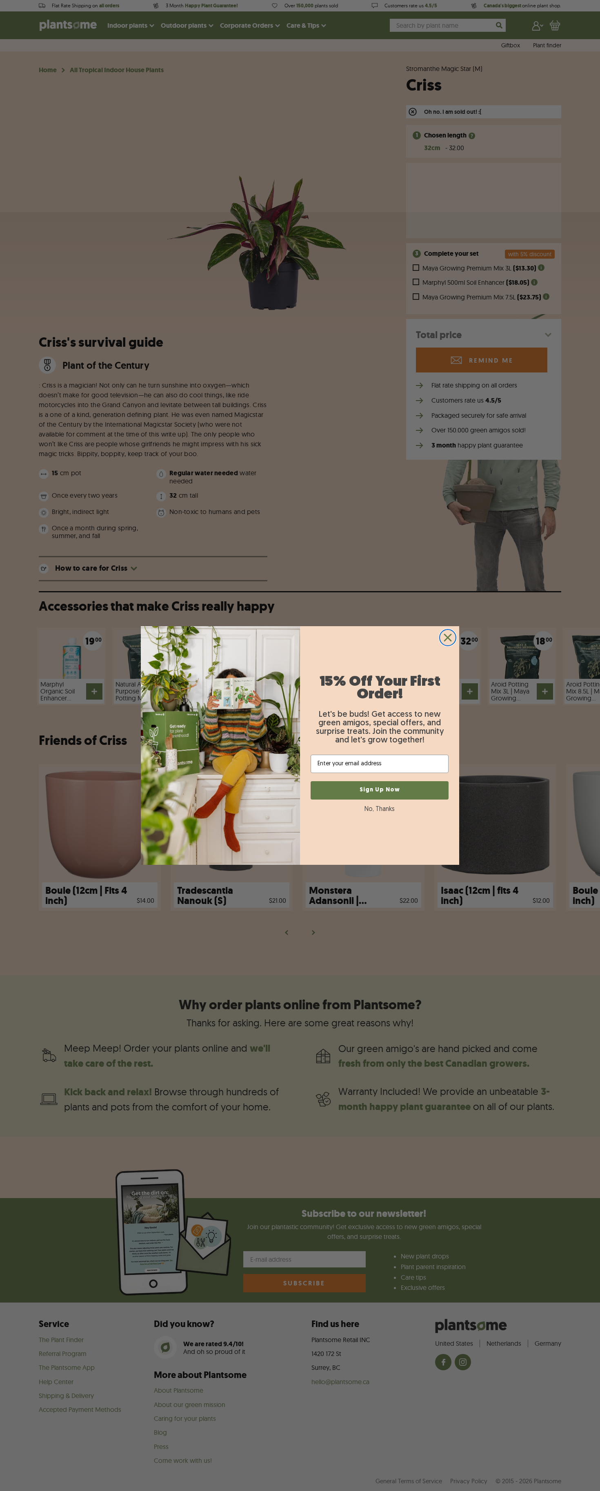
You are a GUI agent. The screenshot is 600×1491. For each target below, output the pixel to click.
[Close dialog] (448, 637)
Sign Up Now (380, 790)
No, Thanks (379, 809)
